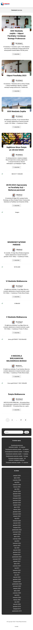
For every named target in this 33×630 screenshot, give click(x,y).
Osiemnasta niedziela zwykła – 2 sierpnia (17, 454)
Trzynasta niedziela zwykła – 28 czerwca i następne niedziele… (17, 459)
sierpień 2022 (17, 534)
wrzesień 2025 (17, 498)
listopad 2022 (17, 527)
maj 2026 (16, 482)
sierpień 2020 (17, 588)
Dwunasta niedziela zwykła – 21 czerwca (17, 462)
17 (21, 420)
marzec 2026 (16, 487)
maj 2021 (16, 568)
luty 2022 (16, 548)
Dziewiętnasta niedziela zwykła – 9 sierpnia (17, 451)
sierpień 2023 (17, 516)
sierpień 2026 (17, 475)
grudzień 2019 (17, 606)
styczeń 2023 (17, 523)
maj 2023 (16, 518)
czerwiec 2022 (17, 539)
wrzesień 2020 (17, 586)
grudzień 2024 (17, 502)
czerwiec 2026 (17, 480)
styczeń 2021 (17, 577)
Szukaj (26, 432)
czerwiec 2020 (17, 593)
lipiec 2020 (17, 590)
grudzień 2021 (17, 552)
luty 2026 (16, 489)
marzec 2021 (16, 572)
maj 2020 (16, 595)
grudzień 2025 (17, 493)
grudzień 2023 (17, 511)
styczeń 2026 (17, 491)
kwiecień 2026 (17, 484)
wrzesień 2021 (17, 559)
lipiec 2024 (17, 507)
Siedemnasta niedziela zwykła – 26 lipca (17, 456)
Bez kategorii (19, 43)
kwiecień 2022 (17, 543)
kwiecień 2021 (17, 570)
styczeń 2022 (17, 550)
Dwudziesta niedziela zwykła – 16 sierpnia (16, 449)
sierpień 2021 (17, 561)
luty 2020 (16, 602)
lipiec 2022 (17, 536)
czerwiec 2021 (17, 566)
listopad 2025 (17, 496)
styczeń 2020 (17, 604)
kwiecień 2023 (17, 520)
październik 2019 (17, 611)
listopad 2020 (17, 581)
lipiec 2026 (17, 478)
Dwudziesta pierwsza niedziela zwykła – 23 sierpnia (17, 446)
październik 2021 (17, 557)
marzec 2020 (16, 599)
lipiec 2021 (17, 563)
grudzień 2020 (17, 579)
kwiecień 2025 (17, 500)
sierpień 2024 (17, 505)
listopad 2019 (17, 608)
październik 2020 (17, 584)
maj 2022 (16, 541)
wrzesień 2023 (17, 514)
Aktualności (19, 194)
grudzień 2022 (17, 525)
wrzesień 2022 (17, 532)
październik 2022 (17, 529)
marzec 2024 (16, 509)
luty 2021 (16, 575)
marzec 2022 (16, 545)
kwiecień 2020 (17, 597)
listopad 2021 (17, 554)
